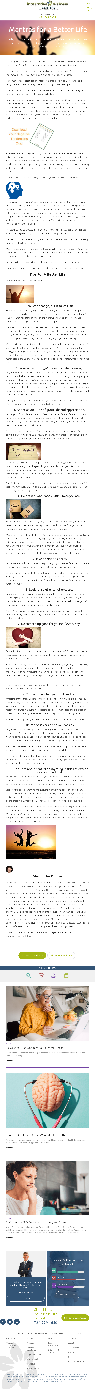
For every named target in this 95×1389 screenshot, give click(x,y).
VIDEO (25, 936)
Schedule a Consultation (32, 955)
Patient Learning (76, 1361)
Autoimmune (33, 1368)
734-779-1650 (47, 16)
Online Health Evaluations (54, 1351)
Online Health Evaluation (61, 955)
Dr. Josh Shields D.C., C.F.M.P (17, 882)
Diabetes (31, 1364)
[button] (88, 7)
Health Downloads (53, 1344)
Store (70, 1357)
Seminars (72, 1338)
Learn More (25, 1298)
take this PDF (23, 107)
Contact (72, 1352)
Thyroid (30, 1343)
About (71, 1343)
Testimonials (74, 1348)
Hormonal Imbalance (31, 1349)
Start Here (10, 1338)
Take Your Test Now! (68, 1295)
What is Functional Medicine (11, 1345)
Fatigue (30, 1338)
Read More (10, 1060)
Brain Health (32, 1359)
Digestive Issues (34, 1355)
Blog (50, 1338)
